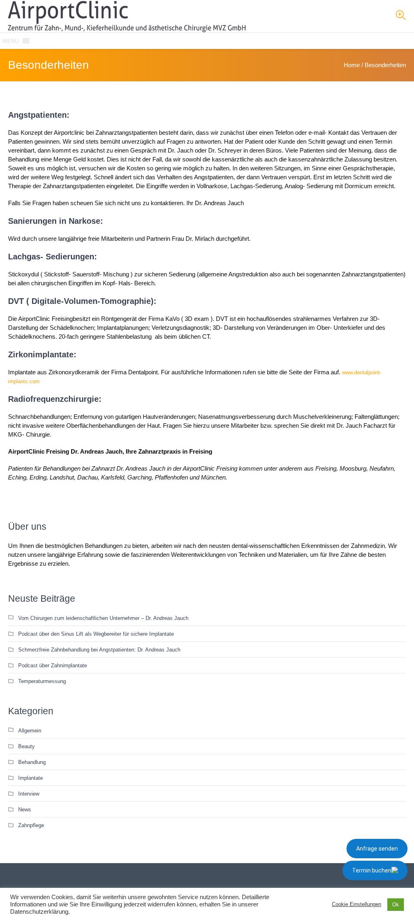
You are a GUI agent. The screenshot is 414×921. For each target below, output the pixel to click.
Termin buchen (371, 870)
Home (352, 65)
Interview (28, 794)
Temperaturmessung (42, 681)
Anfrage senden (377, 848)
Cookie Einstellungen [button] (356, 904)
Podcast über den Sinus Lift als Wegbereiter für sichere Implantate (96, 634)
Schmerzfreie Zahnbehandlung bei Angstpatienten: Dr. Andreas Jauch (99, 650)
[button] (10, 41)
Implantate (30, 778)
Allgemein (29, 731)
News (24, 809)
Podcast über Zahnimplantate (52, 665)
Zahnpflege (31, 825)
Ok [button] (395, 905)
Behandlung (32, 762)
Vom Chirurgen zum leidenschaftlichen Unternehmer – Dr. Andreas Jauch (103, 618)
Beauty (26, 746)
